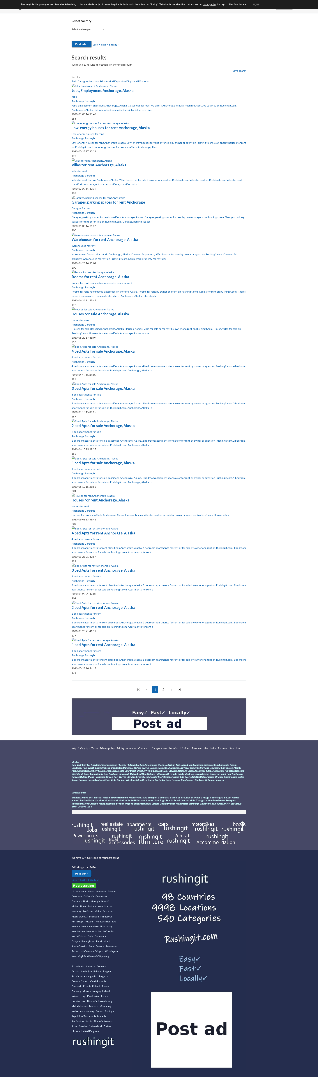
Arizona (112, 891)
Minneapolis (217, 770)
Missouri (89, 921)
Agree (256, 4)
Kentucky (77, 911)
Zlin (89, 806)
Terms (94, 748)
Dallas (168, 764)
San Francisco (196, 764)
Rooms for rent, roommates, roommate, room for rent (102, 282)
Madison (209, 776)
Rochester (160, 780)
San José (175, 764)
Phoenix (122, 764)
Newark (76, 776)
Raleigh (183, 770)
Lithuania (92, 1001)
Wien (131, 797)
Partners (222, 748)
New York (91, 931)
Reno (144, 780)
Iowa (100, 906)
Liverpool (218, 803)
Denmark (77, 986)
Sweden (83, 1026)
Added (110, 81)
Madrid (100, 797)
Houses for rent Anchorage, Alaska (101, 500)
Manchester (182, 803)
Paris (115, 797)
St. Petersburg (165, 776)
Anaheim (113, 773)
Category (83, 81)
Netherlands (78, 1011)
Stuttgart (231, 800)
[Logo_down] (94, 1041)
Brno (74, 806)
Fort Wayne (120, 776)
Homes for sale (80, 320)
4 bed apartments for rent (86, 539)
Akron (151, 780)
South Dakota (96, 946)
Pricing (120, 748)
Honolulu (239, 770)
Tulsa (208, 770)
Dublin (163, 803)
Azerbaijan (86, 971)
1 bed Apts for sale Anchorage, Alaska (103, 463)
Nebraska (111, 921)
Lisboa (137, 803)
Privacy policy (107, 748)
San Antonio (146, 764)
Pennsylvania (89, 941)
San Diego (158, 764)
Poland (99, 1011)
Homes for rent (80, 506)
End (179, 689)
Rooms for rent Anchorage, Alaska (100, 277)
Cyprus (85, 981)
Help (74, 748)
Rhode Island (103, 941)
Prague (207, 797)
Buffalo (84, 776)
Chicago (103, 764)
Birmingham (230, 776)
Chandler (153, 776)
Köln (228, 797)
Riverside (172, 773)
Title (75, 81)
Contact (142, 748)
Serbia (88, 1021)
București (163, 797)
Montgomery (188, 780)
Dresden (171, 803)
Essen (86, 803)
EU (73, 966)
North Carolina (106, 931)
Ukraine (76, 1031)
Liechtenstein (79, 1001)
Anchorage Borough (83, 101)
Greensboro (142, 776)
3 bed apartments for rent (86, 576)
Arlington (230, 770)
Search (233, 748)
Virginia (99, 951)
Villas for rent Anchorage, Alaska (99, 165)
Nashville (162, 767)
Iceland (106, 991)
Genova (221, 800)
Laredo (91, 780)
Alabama (81, 891)
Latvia (104, 996)
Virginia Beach (153, 770)
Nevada (76, 926)
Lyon (202, 803)
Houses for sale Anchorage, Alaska (100, 314)
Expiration (120, 81)
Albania (80, 966)
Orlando (219, 776)
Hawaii (105, 901)
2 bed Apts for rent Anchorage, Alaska (103, 607)
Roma (108, 797)
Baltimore (128, 767)
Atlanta (237, 767)
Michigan (94, 916)
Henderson (100, 776)
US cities (185, 748)
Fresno (101, 770)
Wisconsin (92, 956)
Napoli (75, 800)
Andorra (90, 966)
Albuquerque (78, 770)
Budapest (152, 797)
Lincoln (109, 776)
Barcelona (176, 797)
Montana (101, 921)
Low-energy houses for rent (88, 133)
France (105, 986)
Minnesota (106, 916)
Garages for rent (81, 208)
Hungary (97, 991)
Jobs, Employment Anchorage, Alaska (103, 90)
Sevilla (169, 800)
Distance (143, 81)
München (187, 797)
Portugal (109, 1011)
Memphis (110, 767)
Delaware (77, 901)
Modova (83, 1006)
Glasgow (93, 803)
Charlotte (100, 767)
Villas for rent (79, 171)
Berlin (92, 797)
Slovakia (98, 1021)
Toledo (180, 773)
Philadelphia (133, 764)
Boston (119, 767)
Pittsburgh (161, 773)
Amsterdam (152, 800)
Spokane (199, 780)
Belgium (107, 971)
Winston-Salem (134, 780)
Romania (101, 1016)
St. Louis (85, 773)
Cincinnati (124, 773)
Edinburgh (194, 803)
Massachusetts (80, 916)
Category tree (159, 748)
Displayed (132, 81)
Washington (111, 951)
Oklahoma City (217, 767)
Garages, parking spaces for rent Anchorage (108, 202)
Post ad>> (81, 44)
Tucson (229, 767)
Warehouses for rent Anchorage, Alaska (105, 239)
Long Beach (130, 770)
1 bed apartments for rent (86, 650)
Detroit (185, 764)
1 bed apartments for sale (86, 469)
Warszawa (141, 797)
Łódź (133, 800)
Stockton (189, 773)
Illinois (83, 906)
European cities (200, 748)
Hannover (146, 803)
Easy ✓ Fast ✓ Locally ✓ (106, 44)
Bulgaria (103, 976)
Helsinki (111, 803)
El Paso (137, 767)
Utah (82, 951)
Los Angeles (93, 764)
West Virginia (79, 956)
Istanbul (76, 797)
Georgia (95, 901)
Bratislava (236, 803)
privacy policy (209, 4)
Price (103, 81)
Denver (153, 767)
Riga (162, 800)
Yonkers (220, 780)
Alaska (91, 891)
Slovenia (107, 1021)
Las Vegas (184, 767)
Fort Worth (88, 767)
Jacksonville (210, 764)
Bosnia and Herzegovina (84, 976)
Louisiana (88, 911)
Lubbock (99, 780)
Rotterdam (77, 803)
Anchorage (237, 773)
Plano (91, 776)
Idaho (75, 906)
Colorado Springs (196, 770)
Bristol (226, 803)
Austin (233, 764)
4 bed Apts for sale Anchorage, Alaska (103, 351)
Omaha (141, 770)
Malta (75, 1006)
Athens (235, 797)
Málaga (103, 803)
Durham (83, 780)
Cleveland (174, 770)
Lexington (215, 773)
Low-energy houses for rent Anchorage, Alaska (111, 127)
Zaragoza (201, 800)
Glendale (131, 776)
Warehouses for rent (84, 245)
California (89, 896)
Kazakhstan (93, 996)
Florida (87, 901)
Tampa (93, 773)
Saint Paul (226, 773)
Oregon (76, 941)
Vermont (90, 951)
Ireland (75, 996)
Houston (112, 764)
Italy (83, 996)
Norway (90, 1011)
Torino (84, 800)
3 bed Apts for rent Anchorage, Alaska (103, 570)
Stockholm (116, 800)
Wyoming (103, 956)
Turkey (107, 1026)
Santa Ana (102, 773)
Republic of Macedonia (84, 1016)
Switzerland (95, 1026)
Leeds (126, 800)
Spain (74, 1026)
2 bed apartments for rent (86, 613)
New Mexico (78, 931)
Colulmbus (77, 767)
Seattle (145, 767)
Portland (204, 767)
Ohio (90, 936)
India (213, 748)
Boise (168, 780)
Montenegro (106, 1006)
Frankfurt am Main (185, 800)
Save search (239, 70)
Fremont (176, 780)
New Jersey (106, 926)
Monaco (93, 1006)
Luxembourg (105, 1001)
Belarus (97, 971)
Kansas (108, 906)
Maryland (108, 911)
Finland (96, 986)
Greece (87, 991)
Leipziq (155, 803)
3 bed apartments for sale (86, 394)
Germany (77, 991)
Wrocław (212, 800)
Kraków (140, 800)
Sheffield (129, 803)
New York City (79, 764)
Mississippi (77, 921)
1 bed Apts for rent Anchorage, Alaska (103, 644)
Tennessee (111, 946)
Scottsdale (190, 776)
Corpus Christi (202, 773)
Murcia (209, 803)
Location (94, 81)
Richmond (210, 780)
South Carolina (79, 946)
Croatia (76, 981)
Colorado (77, 896)
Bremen (120, 803)
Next (171, 689)
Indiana (92, 906)
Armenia (101, 966)
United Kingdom (90, 1031)
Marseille (104, 800)
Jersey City (178, 776)
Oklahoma (100, 936)
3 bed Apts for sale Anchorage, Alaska (103, 388)
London (84, 797)
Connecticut (102, 896)
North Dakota (79, 936)
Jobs (74, 96)
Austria (75, 971)
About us (131, 748)
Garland (121, 780)
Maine (98, 911)
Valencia (93, 800)
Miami (164, 770)
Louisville (195, 767)
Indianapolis (223, 764)
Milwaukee (173, 767)
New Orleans (148, 773)
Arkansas (101, 891)
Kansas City (91, 770)
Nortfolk (200, 776)
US (73, 891)
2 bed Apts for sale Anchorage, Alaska (103, 425)
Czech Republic (98, 981)
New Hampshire (90, 926)
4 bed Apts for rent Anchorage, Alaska (103, 533)
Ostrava (82, 806)
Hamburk (123, 797)
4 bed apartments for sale (86, 357)
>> (238, 748)
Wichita (76, 773)
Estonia (87, 986)
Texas (75, 951)
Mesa (108, 770)
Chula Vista (110, 780)
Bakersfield (136, 773)
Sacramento (118, 770)
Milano (198, 797)
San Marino (78, 1021)
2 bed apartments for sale (86, 431)
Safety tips (84, 748)
